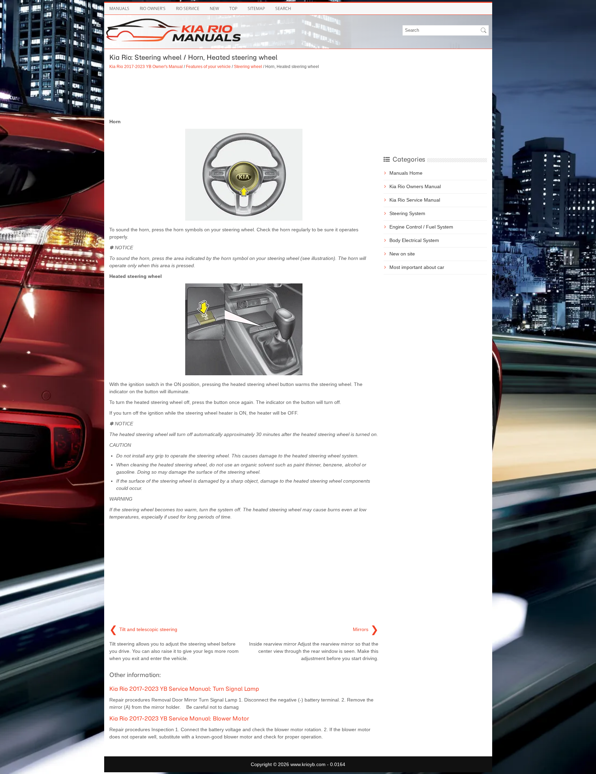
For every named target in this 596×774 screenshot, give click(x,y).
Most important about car (416, 267)
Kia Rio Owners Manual (415, 186)
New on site (402, 254)
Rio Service (187, 8)
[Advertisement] (243, 94)
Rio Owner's (153, 8)
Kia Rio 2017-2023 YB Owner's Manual (146, 66)
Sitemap (256, 8)
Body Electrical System (414, 240)
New (214, 8)
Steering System (407, 213)
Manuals (119, 8)
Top (233, 8)
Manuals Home (406, 173)
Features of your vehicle (208, 66)
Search (283, 8)
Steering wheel (248, 66)
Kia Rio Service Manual (414, 200)
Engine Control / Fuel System (421, 227)
